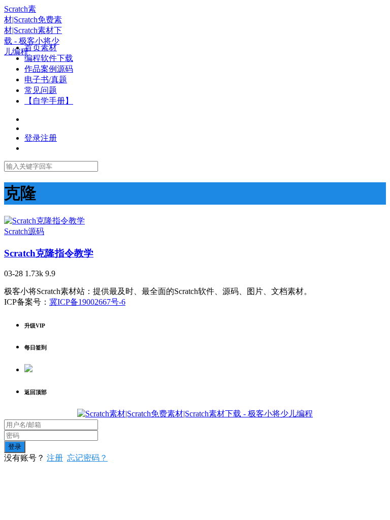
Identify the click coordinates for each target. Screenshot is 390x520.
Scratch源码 (24, 231)
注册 (55, 457)
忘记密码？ (87, 457)
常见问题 (40, 90)
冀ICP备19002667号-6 (87, 302)
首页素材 (40, 47)
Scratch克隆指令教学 (48, 253)
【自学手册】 (48, 100)
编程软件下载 (48, 58)
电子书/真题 (45, 79)
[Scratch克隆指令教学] (44, 220)
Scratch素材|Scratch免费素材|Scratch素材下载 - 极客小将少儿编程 (33, 30)
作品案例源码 (48, 68)
